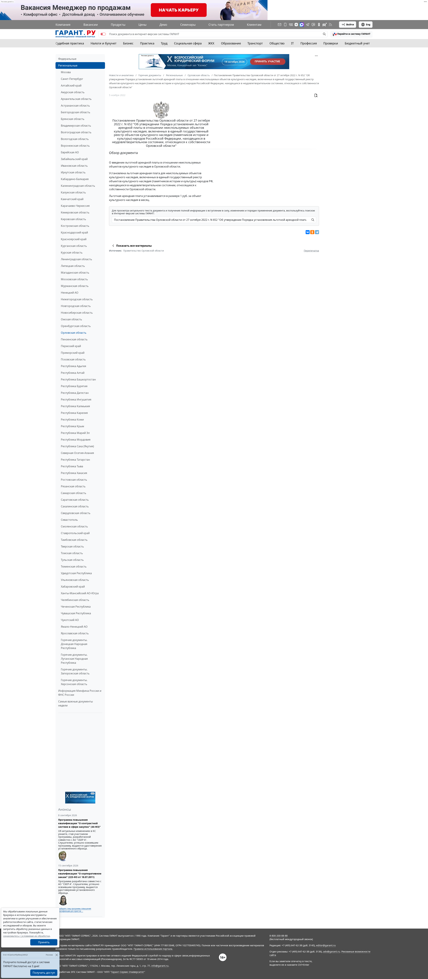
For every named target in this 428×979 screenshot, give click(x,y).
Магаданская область (75, 272)
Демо (163, 25)
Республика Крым (72, 426)
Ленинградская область (76, 259)
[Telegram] (317, 232)
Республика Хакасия (74, 473)
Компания (63, 25)
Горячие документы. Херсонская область (74, 682)
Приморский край (72, 353)
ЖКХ (211, 43)
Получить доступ (44, 972)
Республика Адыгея (73, 366)
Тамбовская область (74, 540)
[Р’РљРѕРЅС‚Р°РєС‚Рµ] (308, 232)
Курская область (72, 252)
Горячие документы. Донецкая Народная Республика (74, 644)
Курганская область (74, 246)
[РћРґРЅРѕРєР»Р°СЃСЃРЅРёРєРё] (312, 232)
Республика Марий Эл (75, 433)
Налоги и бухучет (104, 43)
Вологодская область (75, 139)
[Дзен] (296, 24)
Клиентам (254, 25)
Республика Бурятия (74, 386)
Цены (142, 25)
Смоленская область (74, 526)
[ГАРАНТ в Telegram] (308, 25)
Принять (44, 942)
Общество (277, 43)
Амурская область (73, 92)
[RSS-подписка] (330, 25)
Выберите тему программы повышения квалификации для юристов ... (74, 909)
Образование (231, 43)
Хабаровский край (73, 586)
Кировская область (73, 219)
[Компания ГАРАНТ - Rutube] (325, 25)
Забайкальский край (74, 159)
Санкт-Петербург (72, 79)
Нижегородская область (77, 299)
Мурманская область (75, 286)
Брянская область (72, 119)
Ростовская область (74, 479)
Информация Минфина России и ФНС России (79, 693)
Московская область (74, 279)
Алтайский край (71, 85)
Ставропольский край (75, 533)
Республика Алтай (72, 373)
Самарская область (73, 493)
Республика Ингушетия (76, 399)
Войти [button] (350, 24)
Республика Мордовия (75, 439)
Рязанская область (73, 486)
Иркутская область (73, 172)
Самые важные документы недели (75, 703)
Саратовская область (75, 500)
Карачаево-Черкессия (75, 206)
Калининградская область (78, 186)
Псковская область (73, 359)
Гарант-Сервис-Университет (127, 971)
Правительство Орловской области (143, 250)
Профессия (308, 43)
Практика (147, 43)
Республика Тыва (72, 466)
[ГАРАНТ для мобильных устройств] (285, 25)
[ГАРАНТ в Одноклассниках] (319, 25)
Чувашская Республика (76, 613)
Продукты (118, 25)
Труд (164, 43)
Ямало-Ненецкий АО (74, 626)
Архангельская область (76, 99)
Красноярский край (73, 239)
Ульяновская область (75, 580)
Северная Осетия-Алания (77, 453)
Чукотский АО (70, 620)
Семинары (188, 25)
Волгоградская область (76, 132)
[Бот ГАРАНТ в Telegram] (313, 25)
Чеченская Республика (76, 606)
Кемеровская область (75, 212)
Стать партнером (221, 25)
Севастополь (69, 520)
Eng (368, 24)
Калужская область (73, 192)
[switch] (103, 34)
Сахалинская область (75, 506)
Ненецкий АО (69, 292)
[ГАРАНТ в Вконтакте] (291, 25)
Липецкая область (73, 266)
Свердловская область (75, 513)
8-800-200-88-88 (279, 935)
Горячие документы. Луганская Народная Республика (74, 659)
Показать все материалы (134, 246)
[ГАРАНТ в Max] (302, 24)
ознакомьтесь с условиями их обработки (26, 936)
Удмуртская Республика (76, 573)
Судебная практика (70, 43)
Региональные (67, 65)
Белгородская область (75, 112)
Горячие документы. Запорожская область (75, 671)
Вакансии (90, 25)
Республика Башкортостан (78, 379)
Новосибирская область (77, 312)
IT (292, 43)
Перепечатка (311, 250)
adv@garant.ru (331, 951)
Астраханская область (75, 105)
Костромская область (75, 226)
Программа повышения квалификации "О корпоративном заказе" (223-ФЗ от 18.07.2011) (79, 873)
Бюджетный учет (357, 43)
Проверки (330, 43)
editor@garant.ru (326, 945)
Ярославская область (75, 633)
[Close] (56, 955)
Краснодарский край (74, 232)
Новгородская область (76, 306)
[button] (351, 34)
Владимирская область (76, 125)
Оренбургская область (76, 326)
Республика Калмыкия (75, 406)
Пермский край (71, 346)
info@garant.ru (160, 965)
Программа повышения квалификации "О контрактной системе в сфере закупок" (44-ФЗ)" (79, 823)
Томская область (72, 553)
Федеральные (67, 59)
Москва (66, 72)
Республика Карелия (74, 413)
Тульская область (72, 560)
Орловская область (73, 333)
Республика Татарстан (75, 459)
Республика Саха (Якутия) (77, 446)
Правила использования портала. (153, 948)
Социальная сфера (188, 43)
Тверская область (72, 546)
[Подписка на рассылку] (280, 25)
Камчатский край (72, 199)
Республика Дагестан (75, 393)
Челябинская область (75, 600)
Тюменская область (74, 566)
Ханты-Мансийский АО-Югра (80, 593)
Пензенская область (74, 339)
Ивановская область (74, 166)
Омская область (71, 319)
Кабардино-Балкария (75, 179)
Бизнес (128, 43)
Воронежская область (75, 145)
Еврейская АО (70, 152)
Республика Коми (72, 419)
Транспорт (255, 43)
